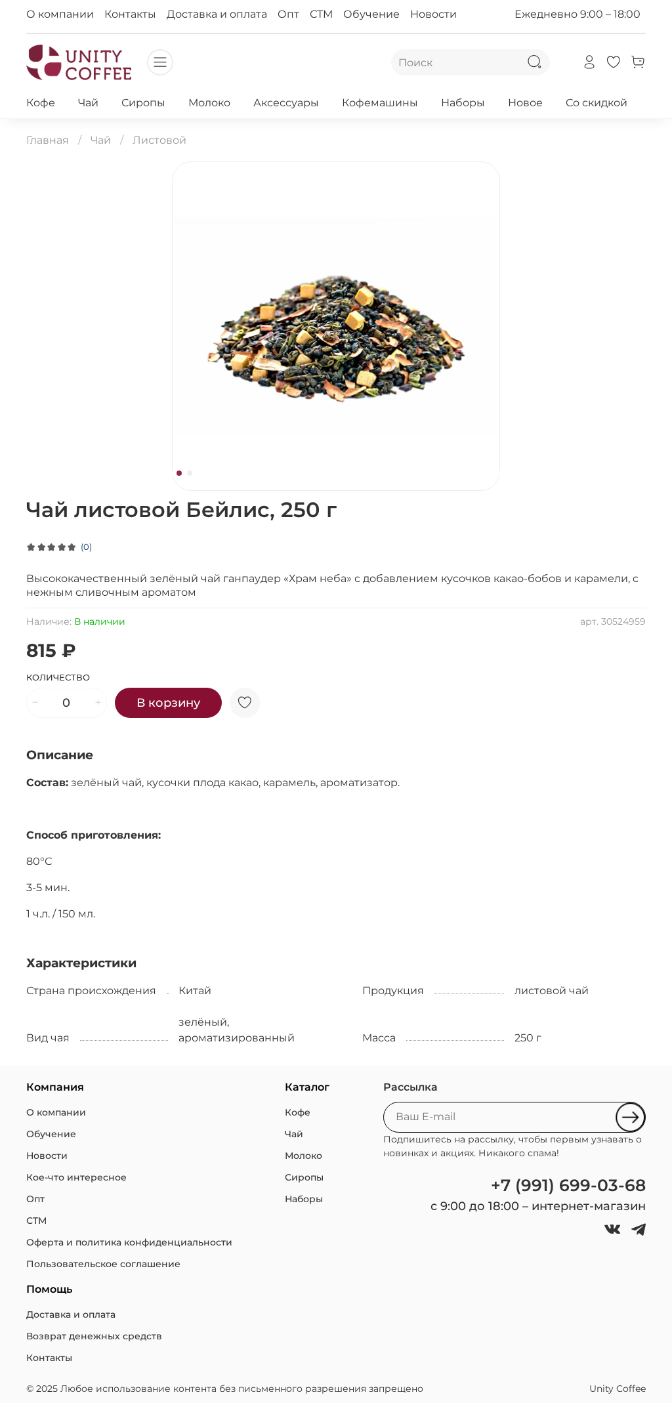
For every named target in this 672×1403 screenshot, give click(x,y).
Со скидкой (596, 102)
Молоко (209, 102)
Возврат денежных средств (94, 1336)
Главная (47, 140)
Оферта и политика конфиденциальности (129, 1242)
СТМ (321, 14)
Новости (433, 14)
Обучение (371, 14)
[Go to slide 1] (179, 473)
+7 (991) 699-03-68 (568, 1185)
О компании (60, 14)
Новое (525, 102)
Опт (288, 14)
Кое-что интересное (76, 1177)
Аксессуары (286, 102)
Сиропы (143, 102)
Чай (88, 102)
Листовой (159, 140)
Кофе (40, 102)
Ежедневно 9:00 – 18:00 (577, 14)
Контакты (130, 14)
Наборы (463, 102)
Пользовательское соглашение (103, 1264)
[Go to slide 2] (189, 473)
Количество (58, 677)
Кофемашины (380, 102)
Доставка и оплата (217, 14)
